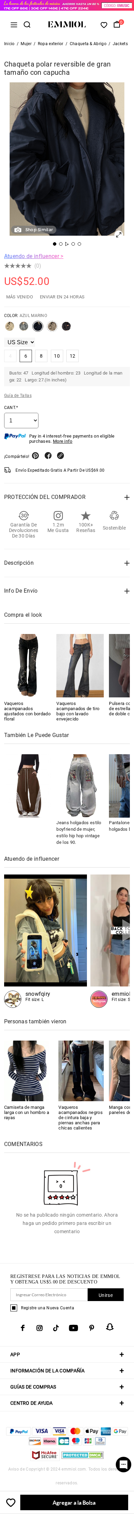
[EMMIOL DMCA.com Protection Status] (83, 1459)
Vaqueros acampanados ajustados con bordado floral (27, 711)
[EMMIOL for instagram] (39, 1328)
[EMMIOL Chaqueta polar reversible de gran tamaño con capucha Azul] (23, 329)
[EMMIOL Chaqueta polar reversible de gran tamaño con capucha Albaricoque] (9, 329)
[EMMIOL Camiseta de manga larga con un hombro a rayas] (26, 1070)
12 (73, 356)
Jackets (120, 43)
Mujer (26, 43)
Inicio (9, 43)
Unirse (106, 1295)
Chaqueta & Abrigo (88, 43)
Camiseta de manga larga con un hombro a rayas (26, 1112)
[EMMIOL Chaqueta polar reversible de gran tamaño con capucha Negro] (66, 329)
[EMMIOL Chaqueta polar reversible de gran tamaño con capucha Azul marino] (37, 329)
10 (57, 356)
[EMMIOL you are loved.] (45, 941)
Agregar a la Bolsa (74, 1502)
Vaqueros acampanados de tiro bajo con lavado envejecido (77, 711)
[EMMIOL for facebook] (23, 1328)
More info (62, 441)
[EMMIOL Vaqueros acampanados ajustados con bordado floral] (28, 665)
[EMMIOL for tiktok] (55, 1328)
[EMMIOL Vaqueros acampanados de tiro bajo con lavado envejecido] (80, 665)
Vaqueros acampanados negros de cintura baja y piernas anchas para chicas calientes (80, 1118)
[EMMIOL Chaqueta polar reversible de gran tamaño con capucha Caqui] (52, 329)
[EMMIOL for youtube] (73, 1328)
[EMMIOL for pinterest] (92, 1328)
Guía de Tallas (18, 395)
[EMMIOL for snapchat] (109, 1327)
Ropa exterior (51, 43)
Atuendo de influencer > (34, 256)
